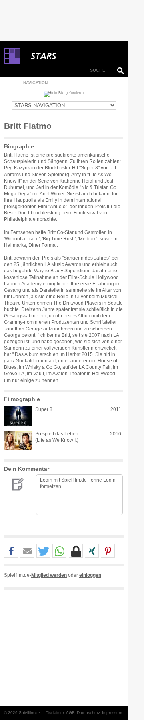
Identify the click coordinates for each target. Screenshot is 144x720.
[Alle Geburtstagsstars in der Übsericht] (72, 56)
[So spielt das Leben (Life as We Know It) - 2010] (18, 440)
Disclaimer (55, 712)
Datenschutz (88, 712)
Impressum (112, 712)
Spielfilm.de (74, 480)
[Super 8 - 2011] (18, 416)
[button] (11, 551)
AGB (70, 712)
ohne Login (103, 480)
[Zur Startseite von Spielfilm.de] (12, 62)
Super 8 (43, 409)
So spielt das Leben (56, 433)
